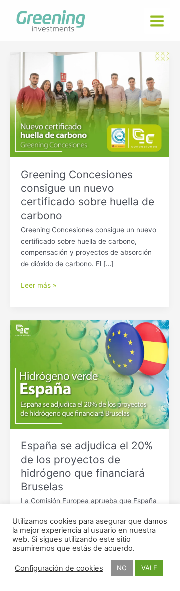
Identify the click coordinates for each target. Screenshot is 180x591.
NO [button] (122, 568)
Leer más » (38, 284)
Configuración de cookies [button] (59, 568)
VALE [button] (150, 568)
